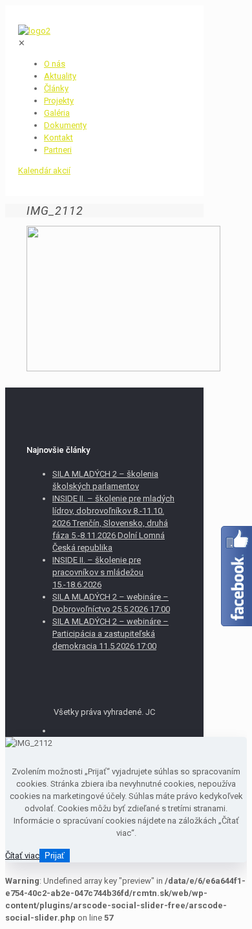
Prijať (55, 855)
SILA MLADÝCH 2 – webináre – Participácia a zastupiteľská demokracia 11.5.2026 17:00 (110, 634)
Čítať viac (22, 855)
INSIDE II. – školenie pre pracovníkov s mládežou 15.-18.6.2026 (97, 572)
